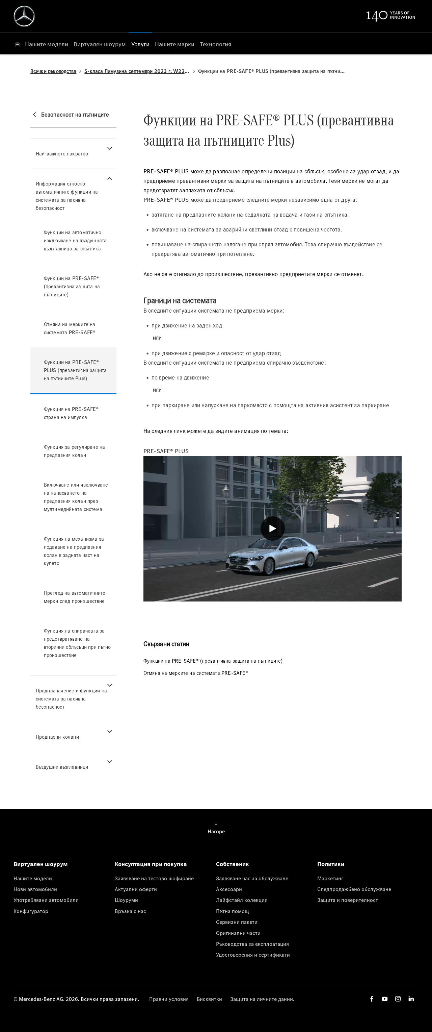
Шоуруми (126, 899)
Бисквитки (209, 999)
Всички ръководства (53, 71)
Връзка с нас (130, 911)
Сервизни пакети (237, 921)
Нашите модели (33, 878)
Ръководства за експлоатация (252, 943)
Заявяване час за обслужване (252, 878)
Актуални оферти (136, 889)
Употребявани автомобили (46, 899)
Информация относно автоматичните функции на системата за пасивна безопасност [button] (67, 196)
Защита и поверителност (347, 899)
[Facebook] (372, 998)
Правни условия (169, 999)
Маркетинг (330, 878)
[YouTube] (385, 998)
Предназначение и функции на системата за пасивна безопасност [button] (71, 698)
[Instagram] (398, 998)
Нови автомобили (35, 889)
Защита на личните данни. (262, 999)
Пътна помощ (232, 911)
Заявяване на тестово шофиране (154, 878)
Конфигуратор (31, 911)
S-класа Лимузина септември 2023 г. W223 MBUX (137, 71)
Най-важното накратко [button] (62, 153)
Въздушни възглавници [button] (62, 766)
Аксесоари (229, 889)
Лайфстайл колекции (242, 899)
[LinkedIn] (411, 998)
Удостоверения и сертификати (253, 954)
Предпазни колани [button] (57, 736)
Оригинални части (238, 933)
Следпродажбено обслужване (354, 889)
